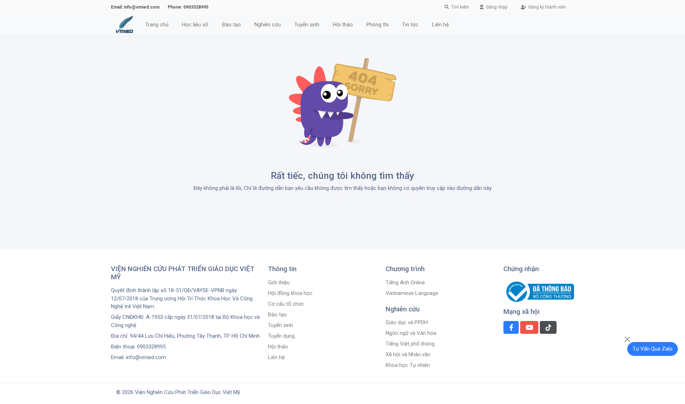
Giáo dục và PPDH (407, 322)
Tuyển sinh (306, 24)
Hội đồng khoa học (290, 293)
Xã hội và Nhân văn (408, 354)
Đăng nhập (496, 7)
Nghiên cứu (267, 24)
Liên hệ (440, 24)
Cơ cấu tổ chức (286, 304)
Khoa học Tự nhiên (408, 365)
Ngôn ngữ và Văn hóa (411, 333)
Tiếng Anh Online (405, 282)
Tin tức (410, 24)
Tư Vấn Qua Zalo (653, 349)
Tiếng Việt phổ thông (410, 344)
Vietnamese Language (412, 293)
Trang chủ (156, 24)
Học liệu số (195, 24)
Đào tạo (231, 24)
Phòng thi (377, 24)
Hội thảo (278, 346)
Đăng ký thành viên (546, 7)
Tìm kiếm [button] (460, 7)
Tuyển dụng (281, 336)
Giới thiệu (279, 282)
